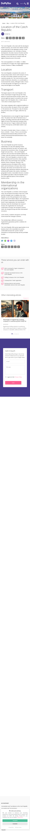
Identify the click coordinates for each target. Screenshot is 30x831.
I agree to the (14, 377)
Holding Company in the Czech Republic (14, 277)
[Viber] (14, 241)
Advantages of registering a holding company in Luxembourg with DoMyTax (14, 320)
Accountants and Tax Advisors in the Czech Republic (14, 806)
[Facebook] (8, 241)
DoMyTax (7, 34)
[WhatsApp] (5, 241)
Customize (15, 823)
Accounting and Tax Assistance (9, 808)
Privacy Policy (18, 377)
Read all (25, 298)
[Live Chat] (2, 241)
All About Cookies (18, 827)
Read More (20, 817)
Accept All (15, 820)
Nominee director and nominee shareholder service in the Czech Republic (14, 284)
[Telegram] (11, 241)
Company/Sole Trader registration (12, 280)
